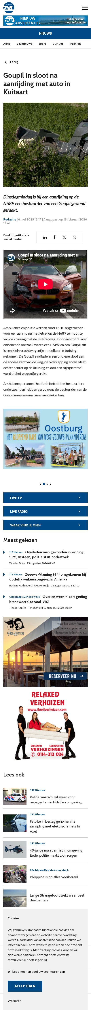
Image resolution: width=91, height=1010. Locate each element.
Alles (6, 43)
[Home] (22, 7)
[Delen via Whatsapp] (75, 237)
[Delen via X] (64, 237)
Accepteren (25, 986)
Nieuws (45, 33)
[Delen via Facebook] (54, 237)
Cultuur (58, 43)
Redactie (9, 219)
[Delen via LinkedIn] (45, 237)
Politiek (75, 43)
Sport (42, 43)
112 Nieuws (24, 43)
